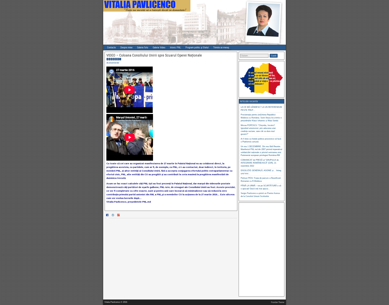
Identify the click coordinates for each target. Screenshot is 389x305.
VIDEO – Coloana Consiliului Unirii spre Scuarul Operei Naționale (154, 55)
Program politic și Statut (197, 47)
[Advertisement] (261, 249)
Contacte (111, 47)
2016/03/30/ (114, 63)
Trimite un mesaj (221, 47)
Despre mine (126, 47)
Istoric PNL (175, 47)
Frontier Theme (277, 302)
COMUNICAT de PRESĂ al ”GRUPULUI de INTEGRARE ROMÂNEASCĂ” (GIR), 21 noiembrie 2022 (260, 163)
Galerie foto (142, 47)
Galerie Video (159, 47)
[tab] (107, 215)
